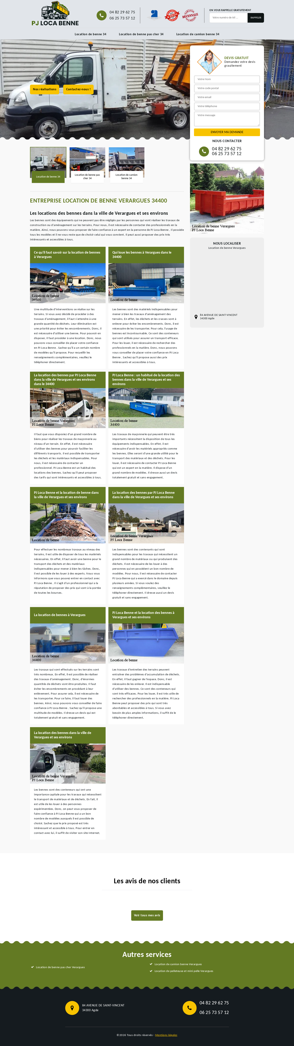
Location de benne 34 (90, 34)
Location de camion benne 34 (197, 34)
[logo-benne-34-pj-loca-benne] (55, 13)
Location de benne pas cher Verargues (60, 967)
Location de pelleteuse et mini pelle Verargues (184, 971)
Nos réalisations (44, 89)
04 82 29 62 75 (122, 12)
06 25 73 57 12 (122, 18)
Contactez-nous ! (78, 89)
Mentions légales (166, 1035)
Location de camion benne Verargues (178, 964)
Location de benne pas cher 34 (141, 34)
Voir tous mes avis (147, 915)
